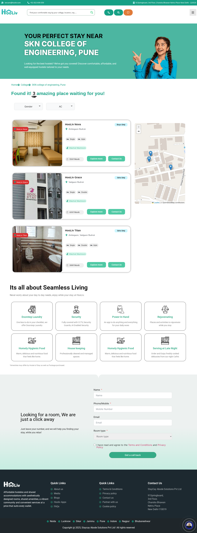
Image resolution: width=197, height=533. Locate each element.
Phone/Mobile (101, 403)
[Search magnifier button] (92, 12)
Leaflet (156, 202)
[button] (170, 167)
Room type (99, 430)
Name (97, 389)
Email (97, 417)
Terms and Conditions (140, 444)
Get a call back (133, 455)
